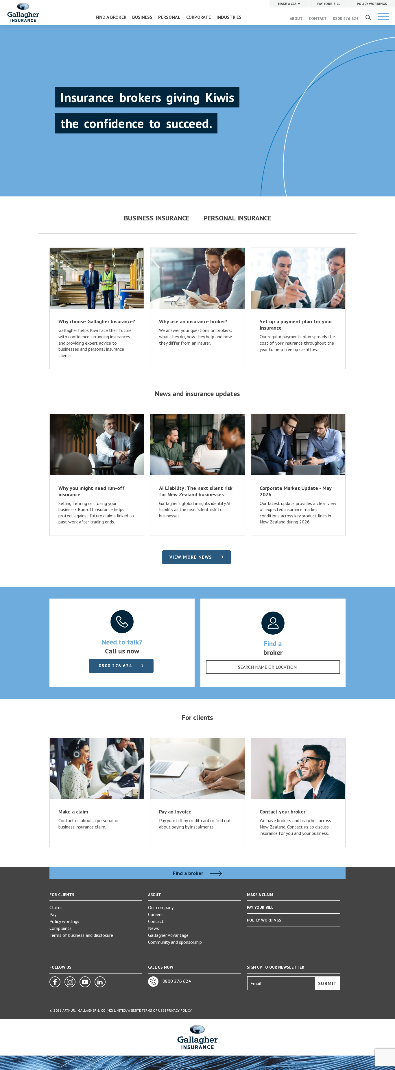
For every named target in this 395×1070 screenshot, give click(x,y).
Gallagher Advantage (168, 935)
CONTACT (318, 18)
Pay (52, 914)
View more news (190, 557)
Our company (160, 907)
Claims (55, 907)
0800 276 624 (345, 18)
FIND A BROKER (111, 17)
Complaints (60, 928)
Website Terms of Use (146, 1010)
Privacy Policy (179, 1010)
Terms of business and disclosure (81, 935)
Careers (155, 914)
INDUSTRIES (229, 17)
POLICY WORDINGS (264, 920)
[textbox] (267, 667)
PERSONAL (169, 17)
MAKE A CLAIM (260, 894)
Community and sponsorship (175, 942)
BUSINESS (142, 17)
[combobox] (273, 667)
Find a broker (188, 873)
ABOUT (296, 18)
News (153, 928)
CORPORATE (198, 17)
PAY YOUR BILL (260, 907)
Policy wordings (64, 921)
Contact (156, 921)
